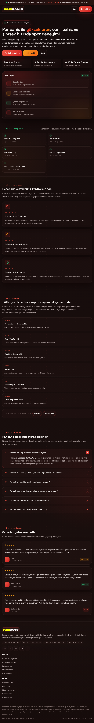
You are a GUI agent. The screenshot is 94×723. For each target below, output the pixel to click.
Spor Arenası (7, 666)
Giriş (74, 9)
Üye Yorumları (7, 673)
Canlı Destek (7, 697)
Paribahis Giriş (12, 53)
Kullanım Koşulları (74, 718)
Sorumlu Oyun (87, 718)
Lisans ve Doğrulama (10, 659)
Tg (22, 648)
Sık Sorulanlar (7, 670)
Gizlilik (64, 718)
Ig (16, 648)
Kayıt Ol (85, 9)
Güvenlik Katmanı (9, 662)
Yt (27, 648)
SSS (43, 53)
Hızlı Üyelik (30, 53)
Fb (5, 648)
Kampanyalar (7, 694)
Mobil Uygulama (8, 690)
